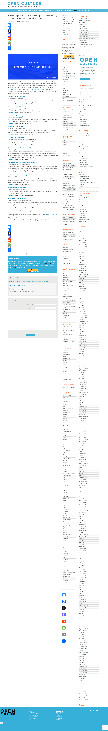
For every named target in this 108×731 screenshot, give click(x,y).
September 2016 (83, 463)
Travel (64, 563)
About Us (31, 712)
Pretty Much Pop (67, 534)
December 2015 (83, 481)
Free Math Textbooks (68, 239)
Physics (64, 92)
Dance (64, 433)
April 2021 (81, 355)
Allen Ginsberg (82, 139)
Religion (65, 98)
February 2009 (82, 642)
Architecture (66, 403)
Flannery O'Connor (84, 109)
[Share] (33, 48)
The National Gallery (68, 285)
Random (65, 542)
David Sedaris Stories (68, 200)
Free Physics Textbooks (69, 234)
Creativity (65, 429)
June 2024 (81, 280)
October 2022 (82, 319)
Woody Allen (82, 209)
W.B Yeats (81, 115)
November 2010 (83, 601)
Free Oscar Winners (68, 131)
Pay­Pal (21, 220)
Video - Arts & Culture (69, 570)
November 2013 (83, 530)
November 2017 (83, 436)
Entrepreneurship (67, 448)
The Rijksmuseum (67, 277)
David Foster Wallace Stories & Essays (68, 173)
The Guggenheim (67, 281)
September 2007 (83, 676)
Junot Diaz (82, 188)
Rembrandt (66, 315)
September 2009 (83, 629)
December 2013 (83, 528)
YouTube (65, 586)
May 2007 (81, 684)
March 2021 (82, 357)
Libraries (65, 492)
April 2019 (81, 402)
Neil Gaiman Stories (68, 171)
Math (64, 88)
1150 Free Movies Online (69, 110)
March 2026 (82, 239)
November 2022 (83, 317)
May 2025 (81, 258)
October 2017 (82, 438)
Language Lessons (68, 487)
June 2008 (81, 658)
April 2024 (81, 284)
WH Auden (82, 174)
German (65, 148)
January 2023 (82, 313)
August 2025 (82, 252)
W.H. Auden (82, 151)
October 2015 (82, 485)
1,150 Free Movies (67, 23)
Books (64, 416)
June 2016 (81, 469)
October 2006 (82, 698)
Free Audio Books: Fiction (69, 219)
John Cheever (82, 123)
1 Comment (26, 21)
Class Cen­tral (14, 89)
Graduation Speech (68, 466)
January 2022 (82, 337)
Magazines (66, 498)
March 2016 (82, 475)
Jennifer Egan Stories (68, 187)
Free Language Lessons (69, 254)
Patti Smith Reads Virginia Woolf (87, 96)
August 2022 (82, 323)
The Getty (65, 275)
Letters (65, 490)
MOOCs (65, 508)
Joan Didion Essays (68, 194)
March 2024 (82, 286)
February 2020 (82, 382)
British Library (66, 292)
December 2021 (83, 339)
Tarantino (81, 200)
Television (65, 559)
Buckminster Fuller (83, 36)
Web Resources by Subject (67, 252)
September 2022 (83, 321)
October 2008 (82, 650)
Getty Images (66, 298)
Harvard (65, 467)
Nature (65, 515)
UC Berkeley (66, 567)
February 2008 (82, 666)
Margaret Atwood (67, 366)
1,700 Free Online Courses (69, 18)
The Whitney (66, 287)
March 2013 (82, 546)
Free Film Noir (66, 112)
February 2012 (82, 571)
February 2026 (82, 241)
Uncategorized (67, 568)
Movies (58, 715)
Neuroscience (66, 517)
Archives (65, 405)
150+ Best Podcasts (68, 27)
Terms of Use (32, 718)
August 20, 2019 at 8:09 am (17, 285)
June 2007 (81, 682)
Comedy (65, 424)
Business (65, 69)
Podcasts (65, 528)
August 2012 (82, 560)
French (64, 146)
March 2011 (82, 593)
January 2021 (82, 361)
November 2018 (83, 412)
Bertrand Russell (83, 48)
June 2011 (81, 587)
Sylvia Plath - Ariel (83, 90)
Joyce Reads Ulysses (84, 92)
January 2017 (82, 455)
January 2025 (82, 266)
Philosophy (65, 90)
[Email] (33, 44)
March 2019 (82, 404)
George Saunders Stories (69, 189)
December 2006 (83, 694)
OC (10, 254)
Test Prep (65, 262)
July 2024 (81, 278)
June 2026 (81, 233)
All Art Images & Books (69, 271)
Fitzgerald (65, 352)
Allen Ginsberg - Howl (84, 113)
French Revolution (67, 296)
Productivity (66, 536)
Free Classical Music (68, 334)
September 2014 (83, 510)
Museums (65, 511)
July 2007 (81, 680)
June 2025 (81, 256)
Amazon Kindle (67, 395)
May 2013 (81, 542)
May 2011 (81, 589)
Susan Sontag (82, 217)
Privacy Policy (33, 716)
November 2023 (83, 294)
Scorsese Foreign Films (85, 219)
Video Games (66, 576)
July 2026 (81, 231)
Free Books (66, 247)
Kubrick (81, 196)
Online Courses (67, 519)
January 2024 (82, 290)
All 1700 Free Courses (68, 102)
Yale (64, 584)
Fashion (65, 452)
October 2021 (82, 343)
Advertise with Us (34, 714)
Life (64, 494)
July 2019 (81, 396)
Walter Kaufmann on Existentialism (88, 38)
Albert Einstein (82, 98)
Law (64, 488)
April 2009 (81, 638)
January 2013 (82, 550)
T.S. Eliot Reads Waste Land (86, 88)
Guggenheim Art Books (69, 300)
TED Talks (65, 557)
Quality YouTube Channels (67, 257)
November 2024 (83, 270)
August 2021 (82, 347)
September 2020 (83, 369)
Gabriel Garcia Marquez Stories (69, 197)
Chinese (65, 142)
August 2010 (82, 607)
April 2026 (81, 237)
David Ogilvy (66, 368)
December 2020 (83, 363)
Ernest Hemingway (84, 135)
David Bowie (82, 156)
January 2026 (82, 243)
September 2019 (83, 392)
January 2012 (82, 573)
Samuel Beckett (83, 158)
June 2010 (81, 611)
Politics (65, 532)
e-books (65, 441)
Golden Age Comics (68, 205)
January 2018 (82, 432)
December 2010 (83, 599)
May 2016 (81, 471)
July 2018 (81, 420)
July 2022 (81, 325)
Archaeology (66, 401)
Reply (10, 294)
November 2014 (83, 506)
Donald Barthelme (84, 152)
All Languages (66, 155)
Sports (65, 551)
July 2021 (81, 349)
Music (64, 513)
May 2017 (81, 447)
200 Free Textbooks (68, 31)
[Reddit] (33, 38)
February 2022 (82, 335)
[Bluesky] (33, 25)
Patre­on (25, 220)
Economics (65, 79)
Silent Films (66, 113)
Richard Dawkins (83, 34)
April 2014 (81, 520)
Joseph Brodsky (83, 149)
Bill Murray (81, 102)
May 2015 (81, 495)
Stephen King (66, 201)
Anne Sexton (82, 121)
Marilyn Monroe (83, 162)
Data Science (66, 77)
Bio (29, 719)
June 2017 (81, 445)
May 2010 (81, 613)
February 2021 (82, 359)
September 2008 (83, 652)
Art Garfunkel (82, 160)
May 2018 (81, 424)
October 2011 (82, 579)
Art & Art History (67, 64)
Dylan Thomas (83, 119)
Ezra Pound (82, 117)
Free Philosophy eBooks (69, 165)
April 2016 (81, 473)
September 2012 (83, 558)
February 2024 (82, 288)
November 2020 (83, 365)
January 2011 (82, 597)
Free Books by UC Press (69, 207)
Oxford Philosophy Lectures (86, 50)
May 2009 (81, 636)
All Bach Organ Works (68, 327)
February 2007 (82, 690)
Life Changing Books (68, 209)
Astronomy (65, 66)
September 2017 (83, 440)
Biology (65, 67)
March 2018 (82, 428)
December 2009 (83, 623)
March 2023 (82, 310)
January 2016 (82, 479)
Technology (66, 555)
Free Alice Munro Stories (69, 185)
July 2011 (81, 585)
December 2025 (83, 245)
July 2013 (81, 538)
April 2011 (81, 591)
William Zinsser (67, 358)
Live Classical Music (68, 336)
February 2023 (82, 311)
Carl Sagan (82, 26)
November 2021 (83, 341)
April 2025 (81, 260)
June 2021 (81, 351)
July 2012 (81, 562)
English (64, 144)
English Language (67, 447)
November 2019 (83, 388)
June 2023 (81, 304)
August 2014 (82, 512)
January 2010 (82, 621)
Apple (64, 399)
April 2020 (81, 378)
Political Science (67, 94)
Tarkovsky (81, 203)
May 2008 (81, 660)
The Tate (65, 283)
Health (64, 469)
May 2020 (81, 376)
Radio (64, 540)
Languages (59, 716)
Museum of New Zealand (69, 309)
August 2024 (82, 276)
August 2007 (82, 678)
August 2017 (82, 441)
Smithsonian (66, 279)
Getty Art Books (67, 304)
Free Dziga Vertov (67, 129)
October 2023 (82, 296)
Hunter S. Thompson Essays (68, 192)
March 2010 (82, 617)
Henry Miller (82, 145)
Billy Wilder (65, 371)
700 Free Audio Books (68, 217)
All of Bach (65, 328)
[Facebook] (33, 28)
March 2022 (82, 333)
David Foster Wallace (84, 125)
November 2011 (83, 577)
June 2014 (81, 516)
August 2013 (82, 536)
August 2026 (82, 229)
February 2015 (82, 501)
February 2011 (82, 595)
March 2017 (82, 451)
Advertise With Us (85, 79)
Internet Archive (67, 475)
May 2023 (81, 306)
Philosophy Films (83, 221)
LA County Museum (68, 289)
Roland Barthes (83, 42)
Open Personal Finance (69, 387)
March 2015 (82, 499)
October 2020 (82, 367)
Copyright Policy (33, 715)
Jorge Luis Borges (83, 30)
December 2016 (83, 457)
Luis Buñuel (82, 213)
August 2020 (82, 371)
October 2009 (82, 627)
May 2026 (81, 235)
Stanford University (68, 291)
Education (65, 445)
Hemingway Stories (68, 176)
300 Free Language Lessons (68, 33)
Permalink (15, 254)
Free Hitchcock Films (68, 121)
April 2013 (81, 544)
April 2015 (81, 497)
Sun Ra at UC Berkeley (85, 20)
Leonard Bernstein (84, 32)
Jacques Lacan (83, 40)
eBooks (58, 719)
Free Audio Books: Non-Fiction (69, 223)
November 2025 (83, 246)
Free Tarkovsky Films (68, 127)
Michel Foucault (83, 18)
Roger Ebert (82, 215)
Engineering (66, 81)
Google (65, 464)
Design (65, 439)
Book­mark (11, 104)
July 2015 (81, 491)
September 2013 (83, 534)
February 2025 (82, 264)
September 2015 (83, 487)
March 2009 (82, 640)
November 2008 (83, 648)
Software (65, 549)
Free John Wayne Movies (69, 125)
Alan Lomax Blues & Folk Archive (69, 342)
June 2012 (81, 564)
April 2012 (81, 568)
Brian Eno (81, 143)
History (64, 85)
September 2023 (83, 298)
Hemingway (66, 350)
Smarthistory (66, 313)
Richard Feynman (83, 22)
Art (64, 406)
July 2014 (81, 514)
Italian (64, 149)
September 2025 (83, 250)
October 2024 (82, 272)
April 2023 (81, 308)
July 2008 (81, 656)
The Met (65, 273)
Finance (65, 456)
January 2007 (82, 692)
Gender (65, 462)
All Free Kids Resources (69, 264)
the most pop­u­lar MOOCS (37, 89)
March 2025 (82, 262)
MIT (64, 506)
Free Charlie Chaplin (68, 123)
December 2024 (83, 268)
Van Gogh (65, 317)
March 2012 (82, 570)
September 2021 (83, 345)
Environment (66, 83)
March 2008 (82, 664)
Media (64, 504)
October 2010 (82, 603)
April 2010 (81, 615)
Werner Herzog (83, 207)
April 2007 (81, 686)
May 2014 (81, 518)
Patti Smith (82, 141)
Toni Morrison (66, 362)
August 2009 (82, 631)
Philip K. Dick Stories (68, 169)
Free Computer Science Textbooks (69, 236)
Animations (66, 119)
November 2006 (83, 696)
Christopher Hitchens (84, 147)
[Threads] (33, 31)
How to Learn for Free (69, 473)
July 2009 (81, 633)
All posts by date (67, 379)
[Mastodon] (33, 35)
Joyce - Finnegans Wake (85, 94)
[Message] (33, 41)
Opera (64, 521)
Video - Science (67, 574)
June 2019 (81, 398)
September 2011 (83, 581)
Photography (66, 525)
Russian (65, 151)
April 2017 (81, 449)
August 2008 (82, 654)
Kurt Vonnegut (66, 360)
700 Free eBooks (67, 163)
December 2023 (83, 292)
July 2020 (81, 373)
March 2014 (82, 522)
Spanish (65, 153)
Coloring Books (67, 319)
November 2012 (83, 554)
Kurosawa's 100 (83, 198)
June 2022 (81, 327)
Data (64, 435)
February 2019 (82, 406)
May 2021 (81, 353)
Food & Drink (66, 458)
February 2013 (82, 548)
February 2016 (82, 477)
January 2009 (82, 644)
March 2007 (82, 688)
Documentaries (67, 115)
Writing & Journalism (68, 100)
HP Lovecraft (66, 181)
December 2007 (83, 670)
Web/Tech (65, 578)
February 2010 (82, 619)
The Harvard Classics (68, 167)
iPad (64, 477)
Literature (65, 87)
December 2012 (83, 552)
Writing (65, 582)
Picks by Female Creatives (86, 166)
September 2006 (83, 700)
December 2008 (83, 646)
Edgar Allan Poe (67, 183)
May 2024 (81, 282)
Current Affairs (67, 431)
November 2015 (83, 483)
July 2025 (81, 254)
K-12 (64, 483)
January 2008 (82, 668)
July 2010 (81, 609)
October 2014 (82, 508)
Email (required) (30, 308)
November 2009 (83, 625)
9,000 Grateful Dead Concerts (68, 338)
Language (65, 485)
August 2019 (82, 394)
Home (30, 711)
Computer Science (67, 75)
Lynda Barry (82, 186)
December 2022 (83, 315)
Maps (64, 500)
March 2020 (82, 380)
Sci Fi (64, 546)
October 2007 (82, 674)
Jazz (64, 481)
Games (65, 460)
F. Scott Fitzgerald (84, 137)
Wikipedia (65, 580)
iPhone (65, 479)
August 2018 (82, 418)
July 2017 (81, 443)
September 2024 (83, 274)
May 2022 (81, 329)
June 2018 (81, 422)
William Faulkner (83, 107)
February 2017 (82, 453)
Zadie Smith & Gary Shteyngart (87, 182)
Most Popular (66, 509)
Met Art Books (66, 302)
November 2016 (83, 459)
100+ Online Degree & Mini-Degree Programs (69, 20)
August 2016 (82, 465)
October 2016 (82, 461)
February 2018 (82, 430)
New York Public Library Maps (69, 306)
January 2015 (82, 503)
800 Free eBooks (67, 29)
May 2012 (81, 566)
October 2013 (82, 532)
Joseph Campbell (83, 24)
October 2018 (82, 414)
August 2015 (82, 489)
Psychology (66, 96)
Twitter (65, 565)
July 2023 (81, 302)
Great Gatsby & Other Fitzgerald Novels (68, 179)
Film (64, 454)
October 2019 (82, 390)
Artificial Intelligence (68, 408)
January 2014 (82, 526)
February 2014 (82, 524)
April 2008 (81, 662)
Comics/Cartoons (67, 426)
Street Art (65, 311)
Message (24, 308)
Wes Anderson (83, 211)
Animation (65, 397)
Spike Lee (81, 184)
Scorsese (81, 201)
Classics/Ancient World (69, 73)
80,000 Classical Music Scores (68, 331)
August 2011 (82, 583)
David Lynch (82, 205)
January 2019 (82, 408)
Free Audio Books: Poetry (69, 221)
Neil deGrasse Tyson (84, 133)
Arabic (64, 140)
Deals (64, 437)
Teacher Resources (68, 260)
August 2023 (82, 300)
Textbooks (59, 718)
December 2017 (83, 434)
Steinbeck (65, 369)
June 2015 (81, 493)
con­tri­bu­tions (38, 216)
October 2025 (82, 248)
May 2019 (81, 400)
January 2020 (82, 384)
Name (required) (30, 304)
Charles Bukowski (83, 100)
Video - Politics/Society (69, 572)
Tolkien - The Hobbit (84, 111)
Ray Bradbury (66, 356)
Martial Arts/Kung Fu (68, 117)
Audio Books (66, 412)
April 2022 (81, 331)
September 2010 (83, 605)
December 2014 (83, 505)
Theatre (65, 561)
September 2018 (83, 416)
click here (39, 211)
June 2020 (81, 375)
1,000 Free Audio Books (69, 25)
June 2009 (81, 635)
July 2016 (81, 467)
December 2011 (83, 575)
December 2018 (83, 410)
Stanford (65, 553)
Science (65, 548)
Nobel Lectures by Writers (85, 44)
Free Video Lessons (68, 249)
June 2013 (81, 540)
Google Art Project (67, 294)
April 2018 (81, 426)
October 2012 (82, 556)
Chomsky (65, 203)
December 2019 (83, 386)
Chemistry (65, 71)
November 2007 (83, 672)
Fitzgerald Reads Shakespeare (87, 106)
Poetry (64, 530)
